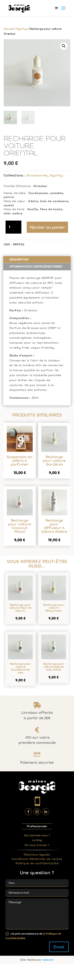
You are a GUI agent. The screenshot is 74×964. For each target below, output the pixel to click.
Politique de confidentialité (37, 863)
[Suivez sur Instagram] (37, 811)
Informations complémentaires (35, 266)
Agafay (21, 28)
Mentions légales (37, 854)
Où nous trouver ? (37, 845)
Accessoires (37, 175)
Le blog (37, 840)
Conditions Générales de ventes (37, 859)
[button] (63, 46)
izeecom (48, 959)
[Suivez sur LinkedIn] (45, 811)
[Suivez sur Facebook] (28, 811)
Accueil (8, 28)
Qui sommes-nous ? (37, 835)
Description (19, 259)
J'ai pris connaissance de (33, 936)
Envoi (59, 946)
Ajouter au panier (47, 227)
